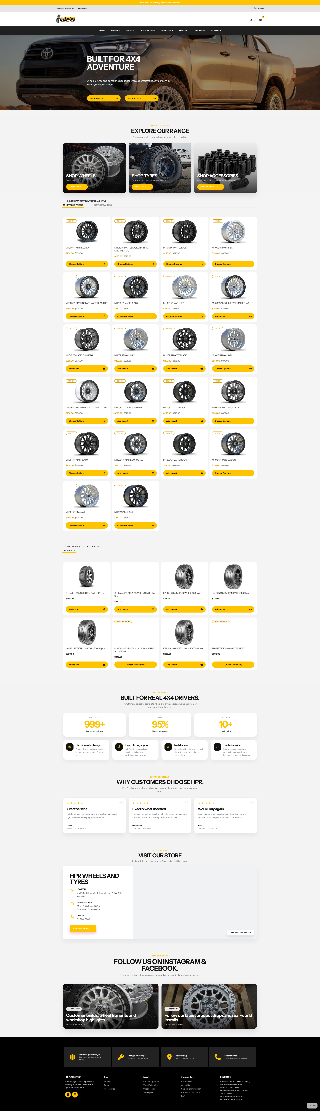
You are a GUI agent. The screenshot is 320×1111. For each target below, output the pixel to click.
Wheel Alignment (150, 1081)
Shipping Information (191, 1089)
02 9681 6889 (83, 919)
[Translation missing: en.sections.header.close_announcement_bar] (317, 2)
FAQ (183, 1096)
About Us (185, 1085)
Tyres (106, 1085)
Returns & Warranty (190, 1092)
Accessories (109, 1089)
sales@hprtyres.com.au (65, 8)
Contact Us (186, 1081)
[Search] (251, 19)
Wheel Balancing (150, 1085)
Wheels (107, 1081)
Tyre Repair (147, 1092)
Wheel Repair (148, 1089)
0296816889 (82, 8)
